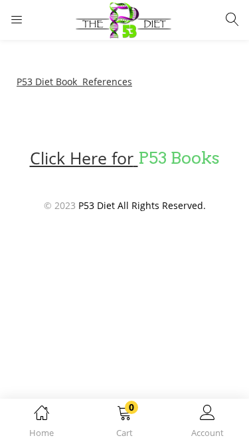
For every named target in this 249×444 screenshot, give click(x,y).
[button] (124, 423)
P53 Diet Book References (74, 81)
